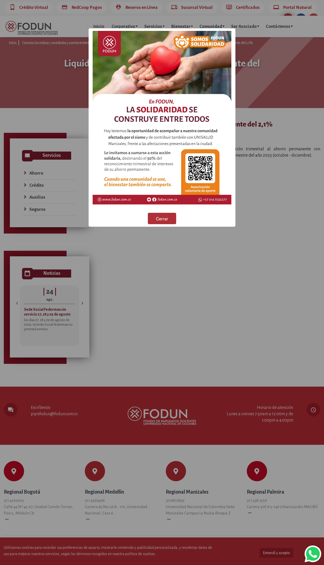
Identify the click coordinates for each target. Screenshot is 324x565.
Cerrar (162, 218)
